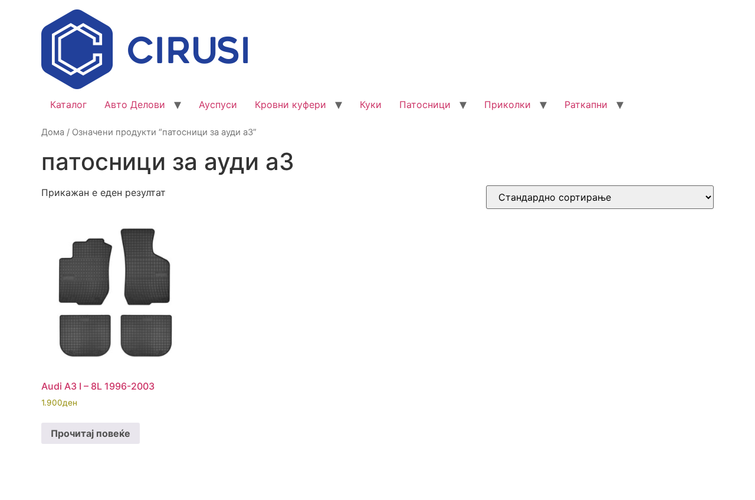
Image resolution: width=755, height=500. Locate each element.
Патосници (425, 104)
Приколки (507, 104)
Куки (371, 104)
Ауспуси (218, 104)
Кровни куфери (290, 104)
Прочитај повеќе (90, 433)
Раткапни (586, 104)
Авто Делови (134, 104)
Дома (52, 132)
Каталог (68, 104)
